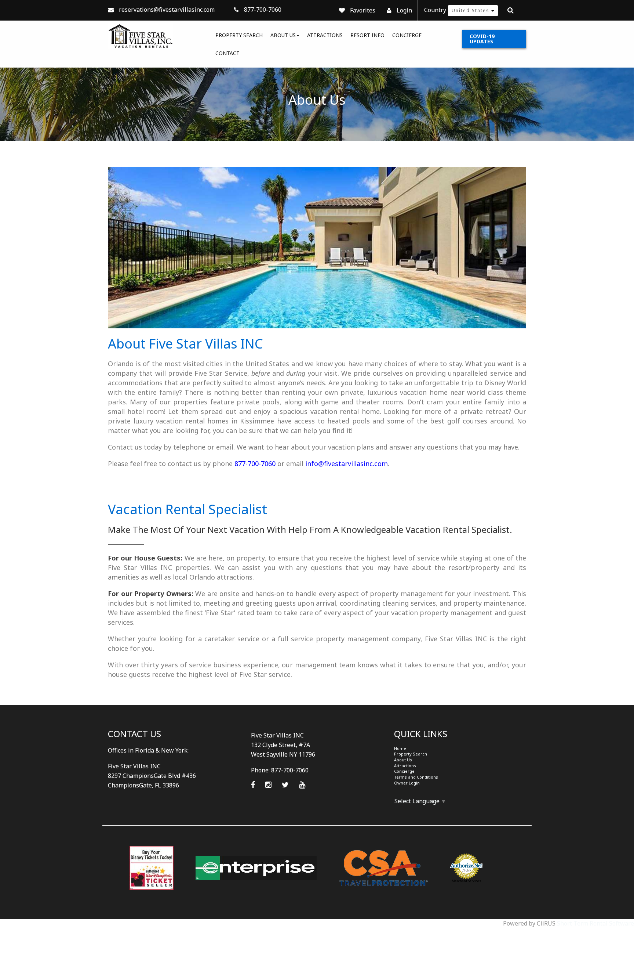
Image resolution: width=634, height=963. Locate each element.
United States (471, 10)
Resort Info (367, 35)
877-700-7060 (255, 463)
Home (400, 748)
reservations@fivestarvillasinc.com (167, 9)
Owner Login (407, 783)
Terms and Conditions (416, 777)
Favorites (362, 10)
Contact (227, 53)
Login (404, 10)
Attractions (325, 35)
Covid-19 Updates (482, 39)
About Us (283, 35)
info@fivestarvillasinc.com (346, 463)
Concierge (407, 35)
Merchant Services (466, 881)
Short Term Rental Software (595, 923)
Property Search (239, 35)
